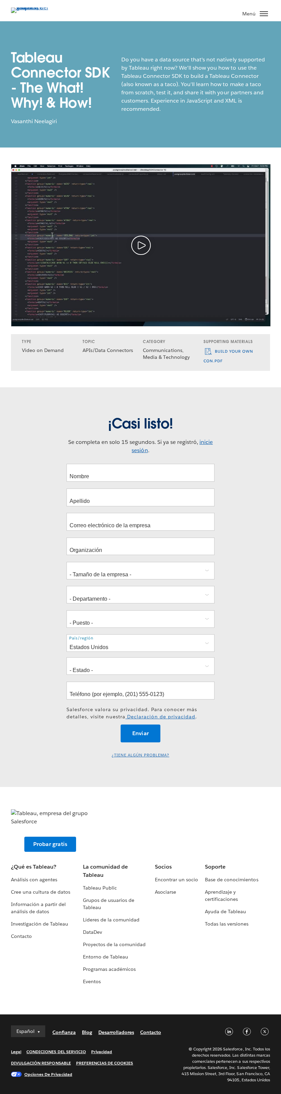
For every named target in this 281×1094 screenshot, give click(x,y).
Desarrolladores (116, 1032)
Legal (16, 1052)
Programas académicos (109, 969)
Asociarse (165, 892)
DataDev (92, 932)
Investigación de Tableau (39, 924)
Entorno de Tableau (105, 957)
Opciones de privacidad (48, 1074)
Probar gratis (50, 844)
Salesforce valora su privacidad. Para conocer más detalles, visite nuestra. (131, 713)
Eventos (92, 981)
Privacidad (101, 1052)
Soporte (215, 866)
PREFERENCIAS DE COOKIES (104, 1063)
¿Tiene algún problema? (140, 755)
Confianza (64, 1032)
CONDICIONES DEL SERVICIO (56, 1052)
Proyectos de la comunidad (114, 944)
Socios (163, 866)
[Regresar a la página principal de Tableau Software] (35, 7)
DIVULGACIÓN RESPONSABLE (41, 1063)
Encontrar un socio (176, 880)
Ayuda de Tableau (225, 911)
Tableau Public (100, 888)
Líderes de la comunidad (111, 920)
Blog (87, 1032)
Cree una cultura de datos (40, 892)
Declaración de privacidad (160, 717)
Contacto (21, 936)
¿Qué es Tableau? (33, 866)
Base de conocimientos (231, 880)
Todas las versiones (226, 924)
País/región (81, 638)
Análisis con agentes (34, 880)
